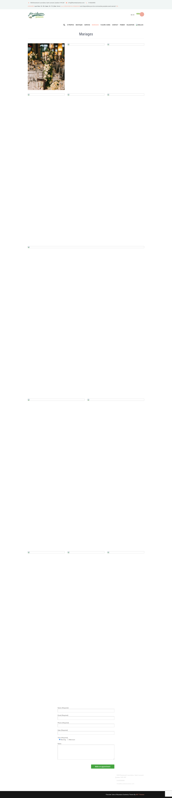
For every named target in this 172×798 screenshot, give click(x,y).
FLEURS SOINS (105, 25)
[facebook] (142, 2)
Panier (122, 25)
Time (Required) (63, 737)
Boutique (79, 25)
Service (87, 25)
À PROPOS (70, 25)
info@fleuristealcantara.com (76, 2)
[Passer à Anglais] (139, 24)
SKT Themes (140, 794)
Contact (115, 25)
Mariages (95, 25)
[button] (64, 25)
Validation (130, 25)
